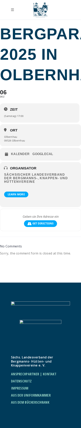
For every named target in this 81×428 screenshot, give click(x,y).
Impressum (20, 388)
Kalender (20, 154)
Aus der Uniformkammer (31, 395)
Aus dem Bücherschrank (30, 402)
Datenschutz (21, 381)
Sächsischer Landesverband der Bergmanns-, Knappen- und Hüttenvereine (36, 178)
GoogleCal (42, 154)
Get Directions (42, 223)
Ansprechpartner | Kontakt (33, 374)
